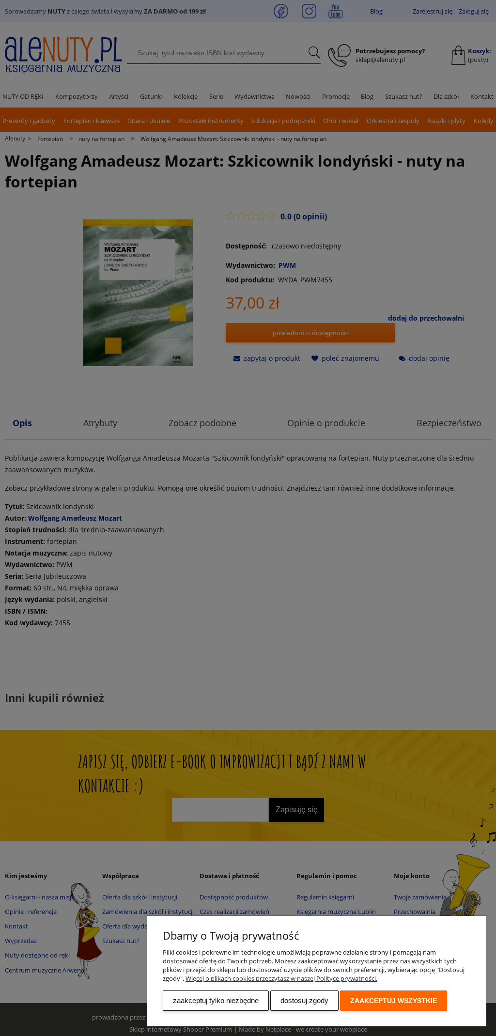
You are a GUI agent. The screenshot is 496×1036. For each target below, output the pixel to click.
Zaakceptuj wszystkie (393, 1001)
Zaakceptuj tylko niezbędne (216, 1000)
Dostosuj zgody (304, 1000)
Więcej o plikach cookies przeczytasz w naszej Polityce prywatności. (281, 978)
